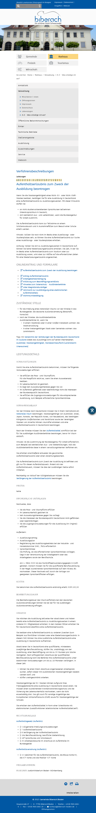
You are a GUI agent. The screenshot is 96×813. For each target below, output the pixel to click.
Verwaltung (49, 75)
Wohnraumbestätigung (33, 296)
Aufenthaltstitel (53, 431)
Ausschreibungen (26, 149)
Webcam (67, 6)
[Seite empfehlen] (71, 784)
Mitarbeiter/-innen (30, 97)
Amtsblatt (23, 85)
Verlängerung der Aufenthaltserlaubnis (33, 478)
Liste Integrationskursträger (35, 287)
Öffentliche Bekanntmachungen (33, 121)
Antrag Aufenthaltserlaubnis (35, 276)
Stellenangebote (26, 138)
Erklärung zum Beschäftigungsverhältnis (41, 282)
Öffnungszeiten (28, 101)
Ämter (21, 126)
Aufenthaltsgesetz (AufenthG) (29, 721)
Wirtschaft (31, 69)
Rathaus (63, 56)
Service (21, 154)
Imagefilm (58, 6)
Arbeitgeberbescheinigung (34, 279)
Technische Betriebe (27, 132)
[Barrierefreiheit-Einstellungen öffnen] (92, 410)
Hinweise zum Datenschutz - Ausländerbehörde (44, 284)
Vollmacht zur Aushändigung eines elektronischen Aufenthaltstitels (45, 291)
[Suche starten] (39, 6)
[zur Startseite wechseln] (48, 23)
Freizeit (31, 63)
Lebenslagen (27, 111)
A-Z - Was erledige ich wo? (34, 115)
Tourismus (63, 63)
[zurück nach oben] (66, 784)
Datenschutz (68, 2)
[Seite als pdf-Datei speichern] (77, 784)
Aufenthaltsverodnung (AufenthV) (31, 749)
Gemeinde (31, 56)
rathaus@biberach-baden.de (61, 807)
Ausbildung (23, 143)
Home (29, 75)
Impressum (58, 2)
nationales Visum (24, 414)
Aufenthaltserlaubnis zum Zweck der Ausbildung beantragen (50, 270)
